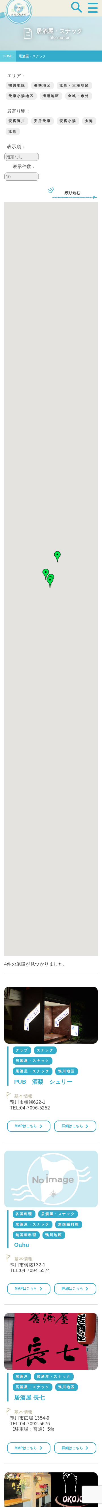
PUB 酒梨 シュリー (43, 1082)
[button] (50, 582)
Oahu (21, 1245)
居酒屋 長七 (29, 1397)
